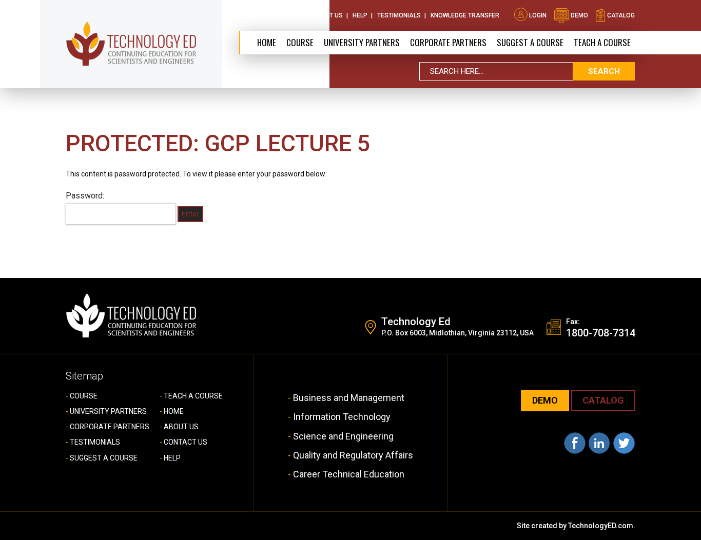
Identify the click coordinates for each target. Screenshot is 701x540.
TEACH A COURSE (602, 42)
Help (360, 15)
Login (538, 15)
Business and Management (348, 397)
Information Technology (342, 416)
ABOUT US (181, 427)
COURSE (84, 396)
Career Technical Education (348, 474)
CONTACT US (185, 442)
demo (578, 15)
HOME (174, 411)
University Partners (362, 42)
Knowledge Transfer (465, 15)
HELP (172, 458)
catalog (620, 15)
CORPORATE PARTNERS (448, 42)
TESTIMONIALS (95, 442)
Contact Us (324, 15)
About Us (280, 15)
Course (300, 42)
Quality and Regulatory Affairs (353, 455)
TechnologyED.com (600, 526)
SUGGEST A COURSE (530, 42)
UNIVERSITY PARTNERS (108, 411)
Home (266, 42)
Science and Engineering (343, 436)
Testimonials (399, 15)
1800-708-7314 (600, 333)
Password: (85, 196)
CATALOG (603, 400)
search (604, 71)
